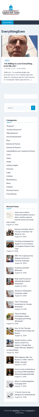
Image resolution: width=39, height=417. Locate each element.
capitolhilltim (22, 68)
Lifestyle (9, 176)
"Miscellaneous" (12, 133)
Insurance (9, 169)
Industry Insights (12, 165)
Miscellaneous (11, 180)
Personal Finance (12, 190)
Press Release (11, 194)
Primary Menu (7, 22)
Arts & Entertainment (13, 137)
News (7, 60)
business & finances (13, 147)
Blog (8, 140)
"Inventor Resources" (14, 130)
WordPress (16, 410)
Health (8, 162)
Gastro (8, 158)
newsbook (29, 410)
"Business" (10, 126)
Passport (9, 187)
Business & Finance (13, 144)
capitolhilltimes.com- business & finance (20, 151)
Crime (8, 155)
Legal (8, 172)
